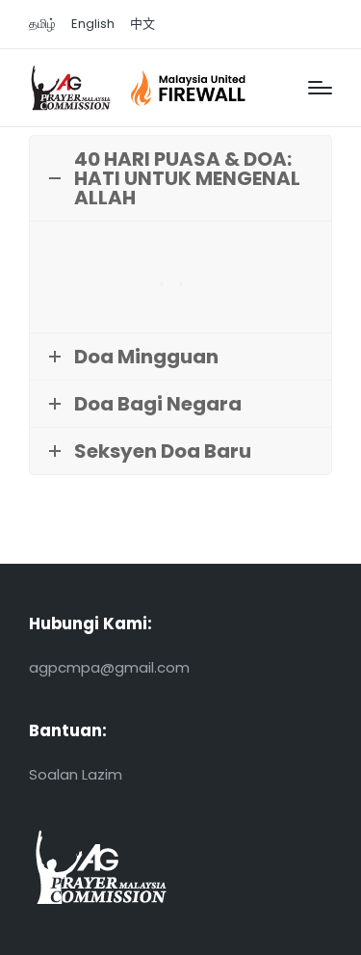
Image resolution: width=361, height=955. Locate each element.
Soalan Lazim (75, 774)
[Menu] (320, 87)
